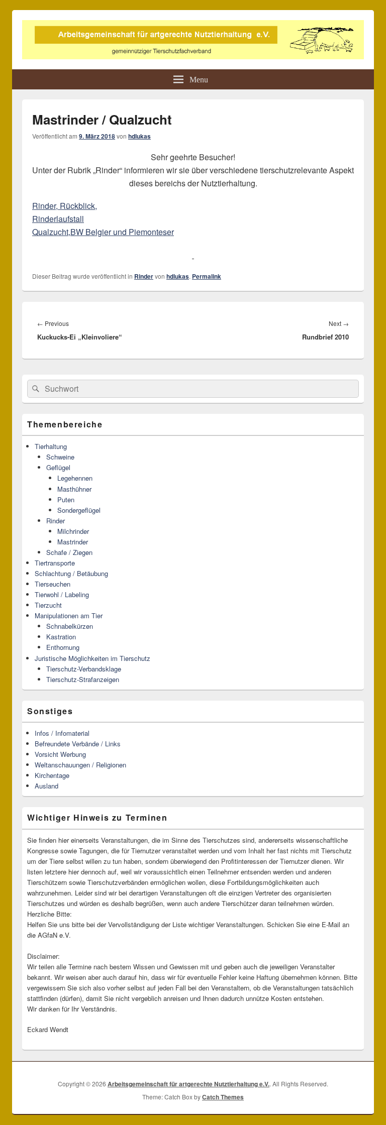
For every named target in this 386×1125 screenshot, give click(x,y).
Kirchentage (52, 775)
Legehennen (74, 478)
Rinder (143, 276)
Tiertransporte (55, 563)
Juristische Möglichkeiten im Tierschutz (92, 658)
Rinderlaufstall (58, 218)
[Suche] (34, 389)
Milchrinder (73, 531)
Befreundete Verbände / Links (78, 743)
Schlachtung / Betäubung (71, 573)
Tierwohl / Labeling (62, 594)
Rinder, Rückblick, (64, 205)
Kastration (61, 636)
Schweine (60, 457)
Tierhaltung (51, 446)
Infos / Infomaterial (62, 733)
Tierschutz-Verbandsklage (83, 668)
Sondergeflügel (79, 510)
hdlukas (139, 136)
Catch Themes (223, 1096)
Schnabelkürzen (69, 626)
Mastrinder (72, 541)
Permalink (206, 276)
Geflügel (58, 467)
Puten (65, 499)
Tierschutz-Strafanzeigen (82, 679)
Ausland (46, 786)
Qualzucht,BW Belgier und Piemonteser (103, 232)
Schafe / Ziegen (69, 552)
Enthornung (62, 647)
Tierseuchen (52, 584)
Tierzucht (48, 605)
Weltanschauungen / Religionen (80, 764)
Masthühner (74, 489)
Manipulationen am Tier (69, 615)
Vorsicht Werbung (60, 754)
